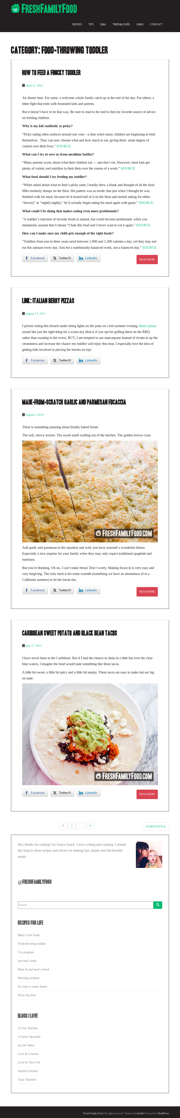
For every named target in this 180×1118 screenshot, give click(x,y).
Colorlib (139, 1113)
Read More (147, 259)
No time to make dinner (32, 986)
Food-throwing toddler (32, 943)
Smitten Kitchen (28, 1071)
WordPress (163, 1113)
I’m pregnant (26, 952)
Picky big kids (27, 995)
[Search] (157, 905)
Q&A (103, 24)
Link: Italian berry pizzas (48, 301)
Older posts (155, 826)
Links (140, 24)
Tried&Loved (121, 24)
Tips (91, 24)
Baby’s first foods (29, 935)
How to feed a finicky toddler (51, 73)
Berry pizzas (148, 326)
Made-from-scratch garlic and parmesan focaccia (74, 402)
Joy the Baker (26, 1045)
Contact (156, 24)
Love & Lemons (28, 1054)
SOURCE (63, 146)
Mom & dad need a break (33, 969)
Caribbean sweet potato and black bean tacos (69, 633)
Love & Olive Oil (29, 1062)
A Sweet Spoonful (29, 1036)
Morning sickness (28, 978)
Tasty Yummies (27, 1079)
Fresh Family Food (93, 1113)
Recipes (77, 24)
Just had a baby (27, 960)
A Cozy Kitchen (28, 1028)
